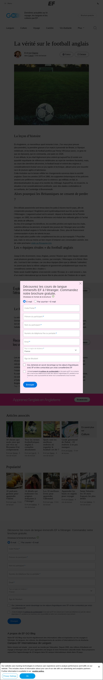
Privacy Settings (9, 676)
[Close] (99, 666)
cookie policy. (38, 671)
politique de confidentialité (49, 371)
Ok (27, 676)
